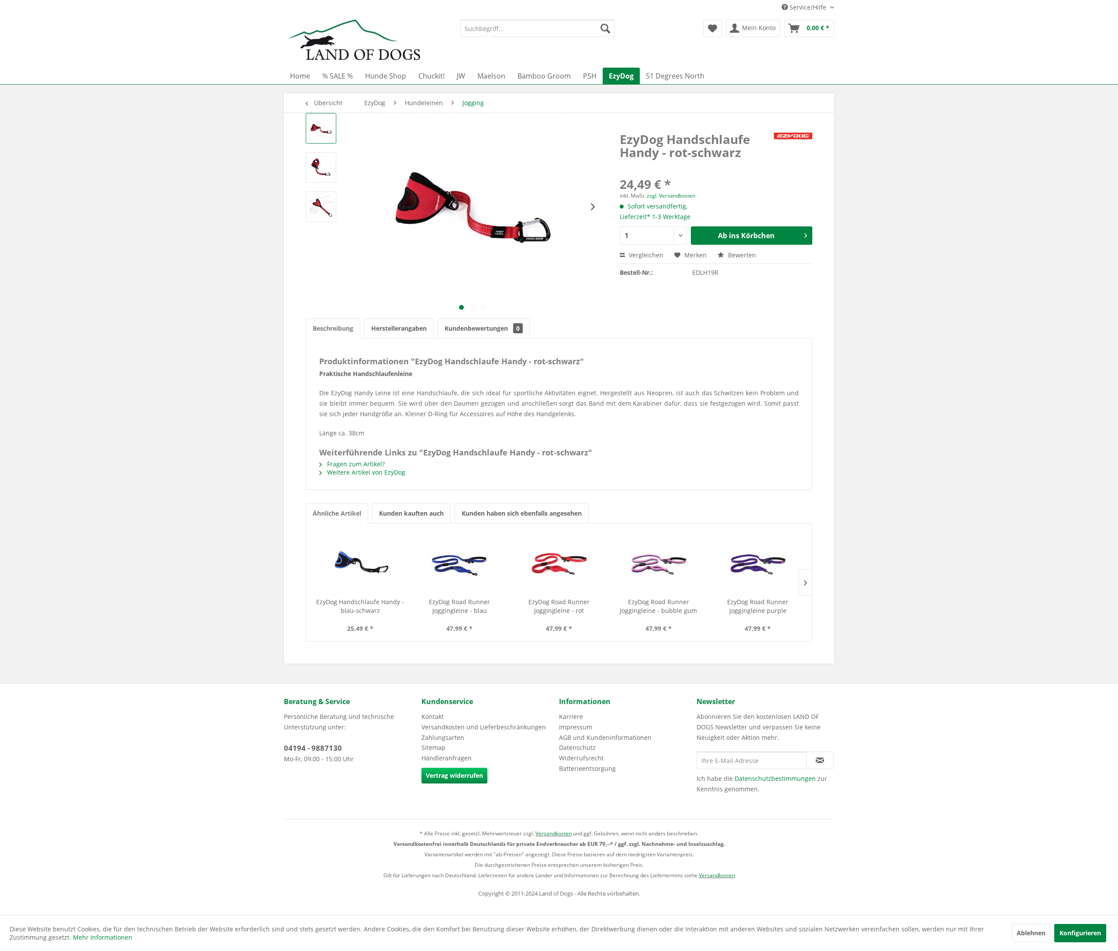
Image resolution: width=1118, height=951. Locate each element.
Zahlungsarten (442, 737)
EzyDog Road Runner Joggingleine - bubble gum (658, 606)
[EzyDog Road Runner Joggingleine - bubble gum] (658, 562)
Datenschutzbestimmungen (775, 778)
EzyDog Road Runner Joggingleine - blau (459, 606)
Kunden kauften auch (411, 513)
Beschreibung (333, 328)
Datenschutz (577, 747)
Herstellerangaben (399, 328)
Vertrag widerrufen (454, 775)
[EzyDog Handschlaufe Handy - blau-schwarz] (360, 562)
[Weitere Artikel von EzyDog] (793, 148)
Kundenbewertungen (482, 328)
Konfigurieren (1080, 933)
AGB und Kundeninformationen (605, 737)
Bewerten (741, 255)
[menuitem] (537, 28)
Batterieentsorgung (587, 768)
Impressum (575, 727)
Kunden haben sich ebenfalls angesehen (522, 513)
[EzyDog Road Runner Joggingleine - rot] (559, 562)
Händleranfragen (446, 758)
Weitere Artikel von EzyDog (365, 472)
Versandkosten (553, 833)
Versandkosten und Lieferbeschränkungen (483, 727)
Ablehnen (1031, 933)
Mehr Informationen (102, 937)
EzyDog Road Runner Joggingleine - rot (559, 606)
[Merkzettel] (712, 28)
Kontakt (432, 716)
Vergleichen (645, 255)
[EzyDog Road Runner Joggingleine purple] (757, 562)
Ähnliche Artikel (337, 513)
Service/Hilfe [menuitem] (808, 7)
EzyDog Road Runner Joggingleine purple (757, 606)
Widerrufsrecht (581, 758)
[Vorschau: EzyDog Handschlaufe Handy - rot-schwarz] (321, 128)
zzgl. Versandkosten (671, 195)
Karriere (571, 716)
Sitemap (433, 747)
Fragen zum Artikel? (355, 464)
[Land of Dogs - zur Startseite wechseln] (354, 41)
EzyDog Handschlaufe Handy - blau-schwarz (360, 606)
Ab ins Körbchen (746, 235)
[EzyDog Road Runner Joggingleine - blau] (459, 562)
